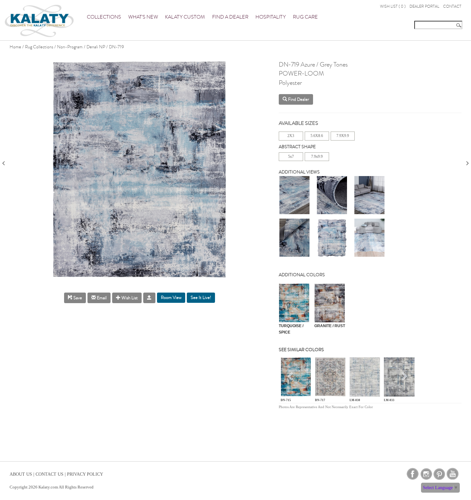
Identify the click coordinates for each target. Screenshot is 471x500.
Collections (104, 16)
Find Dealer (298, 99)
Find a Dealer (230, 16)
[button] (291, 378)
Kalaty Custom (185, 16)
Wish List (129, 298)
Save (77, 298)
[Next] (467, 161)
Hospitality (270, 16)
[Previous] (4, 161)
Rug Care (305, 16)
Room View (171, 297)
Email (101, 298)
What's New (143, 16)
